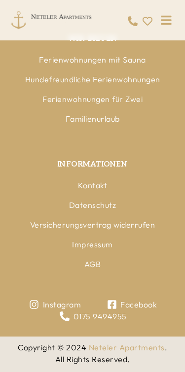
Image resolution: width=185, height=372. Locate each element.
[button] (166, 20)
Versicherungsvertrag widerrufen (92, 225)
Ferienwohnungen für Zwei (92, 99)
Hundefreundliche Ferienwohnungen (92, 79)
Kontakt (93, 185)
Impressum (92, 244)
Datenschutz (92, 205)
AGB (92, 264)
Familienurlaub (93, 119)
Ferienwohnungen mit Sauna (92, 60)
